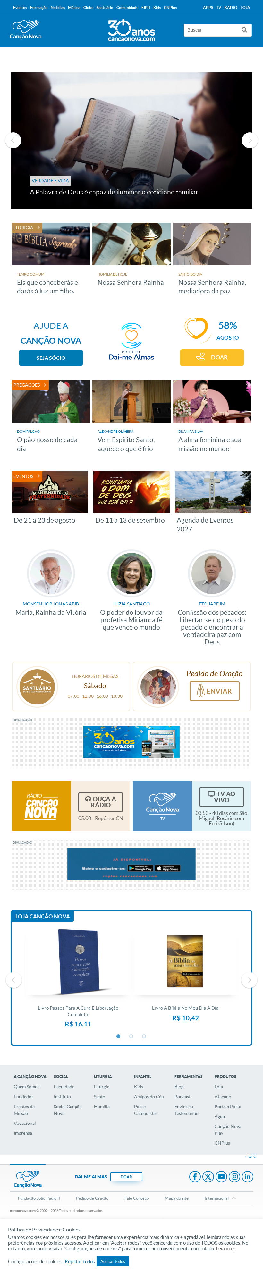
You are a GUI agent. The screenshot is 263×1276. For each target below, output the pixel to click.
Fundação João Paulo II (39, 1198)
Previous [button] (13, 140)
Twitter (208, 1177)
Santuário (105, 7)
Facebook (195, 1177)
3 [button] (144, 1036)
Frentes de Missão (24, 1110)
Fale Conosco (136, 1198)
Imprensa (23, 1133)
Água (220, 1116)
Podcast (182, 1096)
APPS (208, 7)
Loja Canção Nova (42, 916)
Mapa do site (177, 1198)
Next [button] (250, 140)
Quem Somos (26, 1086)
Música (74, 7)
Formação (38, 7)
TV (218, 7)
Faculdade (64, 1086)
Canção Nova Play (228, 1130)
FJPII (145, 7)
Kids (138, 1086)
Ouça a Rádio (103, 802)
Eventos (20, 7)
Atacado (223, 1096)
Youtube (221, 1177)
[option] (132, 140)
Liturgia (101, 1086)
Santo (99, 1096)
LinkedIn (247, 1177)
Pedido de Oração (92, 1198)
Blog (178, 1086)
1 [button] (118, 1036)
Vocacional (25, 1123)
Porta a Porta (228, 1106)
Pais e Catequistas (145, 1110)
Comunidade (127, 7)
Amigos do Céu (149, 1096)
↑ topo (250, 1157)
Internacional (217, 1198)
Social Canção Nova (68, 1110)
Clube (88, 7)
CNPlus (222, 1143)
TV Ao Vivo (224, 796)
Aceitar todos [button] (112, 1261)
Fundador (23, 1096)
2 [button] (131, 1036)
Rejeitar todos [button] (80, 1261)
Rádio (231, 7)
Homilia (102, 1106)
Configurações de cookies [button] (35, 1261)
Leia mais (226, 1248)
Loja (219, 1086)
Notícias (58, 7)
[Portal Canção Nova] (25, 30)
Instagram (234, 1177)
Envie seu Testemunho (186, 1110)
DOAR (219, 357)
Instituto (62, 1096)
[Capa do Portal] (131, 28)
